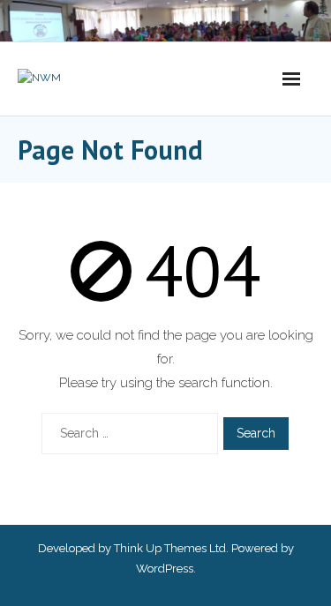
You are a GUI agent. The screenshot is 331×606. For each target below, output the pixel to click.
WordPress (164, 568)
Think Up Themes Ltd (170, 548)
